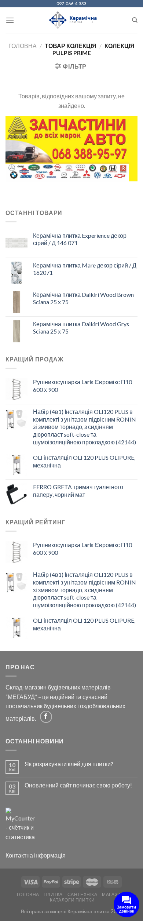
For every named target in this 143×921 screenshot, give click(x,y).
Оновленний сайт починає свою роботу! (78, 785)
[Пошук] (135, 20)
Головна (22, 45)
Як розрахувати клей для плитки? (69, 763)
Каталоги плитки (72, 900)
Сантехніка (82, 894)
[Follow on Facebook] (46, 717)
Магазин (113, 894)
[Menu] (10, 20)
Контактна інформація (36, 855)
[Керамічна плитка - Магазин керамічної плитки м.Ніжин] (72, 20)
